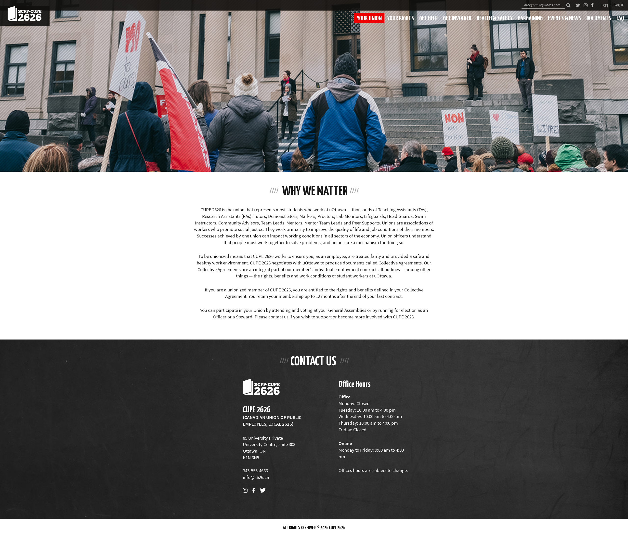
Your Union (369, 18)
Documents (599, 18)
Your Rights (400, 18)
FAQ (620, 18)
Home (605, 5)
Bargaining (530, 18)
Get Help (428, 18)
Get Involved (457, 18)
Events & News (564, 18)
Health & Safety (495, 18)
